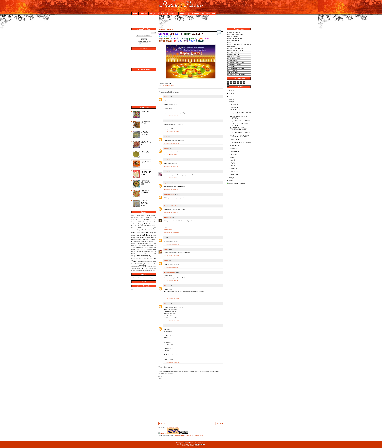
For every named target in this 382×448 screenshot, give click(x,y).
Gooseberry (149, 239)
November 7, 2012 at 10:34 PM (171, 321)
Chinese (133, 228)
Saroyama (197, 446)
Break (136, 225)
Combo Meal (147, 228)
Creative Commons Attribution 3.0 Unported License (188, 435)
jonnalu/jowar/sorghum (142, 243)
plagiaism (143, 249)
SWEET (142, 266)
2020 (230, 90)
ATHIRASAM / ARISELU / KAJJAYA (240, 142)
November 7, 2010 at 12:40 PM (171, 255)
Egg (138, 235)
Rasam (133, 253)
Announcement (139, 220)
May (231, 163)
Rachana (166, 171)
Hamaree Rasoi (168, 217)
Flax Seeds (144, 239)
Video (154, 270)
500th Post (148, 217)
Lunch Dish (138, 245)
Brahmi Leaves (152, 223)
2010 (230, 102)
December (233, 104)
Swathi (166, 137)
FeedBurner (147, 41)
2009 (230, 178)
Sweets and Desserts (151, 266)
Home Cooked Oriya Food (171, 206)
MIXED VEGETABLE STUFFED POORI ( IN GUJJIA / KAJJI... (239, 135)
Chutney (139, 228)
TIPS (146, 268)
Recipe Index (149, 253)
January (232, 174)
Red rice (154, 256)
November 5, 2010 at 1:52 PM (171, 155)
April (231, 165)
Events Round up (141, 237)
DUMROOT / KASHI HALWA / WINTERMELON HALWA (238, 128)
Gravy (154, 239)
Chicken (154, 226)
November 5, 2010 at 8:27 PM (171, 212)
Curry (138, 230)
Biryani (151, 222)
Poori (154, 249)
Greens (133, 241)
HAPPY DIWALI (165, 30)
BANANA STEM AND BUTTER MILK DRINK (145, 203)
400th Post (138, 217)
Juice (150, 243)
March (232, 168)
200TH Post (143, 215)
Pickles (133, 249)
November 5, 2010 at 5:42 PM (171, 201)
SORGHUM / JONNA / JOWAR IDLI (240, 132)
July (231, 157)
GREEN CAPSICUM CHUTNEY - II (145, 133)
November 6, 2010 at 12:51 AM (171, 232)
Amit (165, 326)
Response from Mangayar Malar (138, 258)
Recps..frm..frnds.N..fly (141, 255)
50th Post (152, 217)
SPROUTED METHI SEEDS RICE (145, 182)
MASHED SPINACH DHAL (145, 152)
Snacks (138, 263)
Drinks (138, 232)
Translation (150, 268)
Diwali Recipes (152, 230)
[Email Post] (169, 83)
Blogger (152, 278)
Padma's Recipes (181, 4)
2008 (230, 180)
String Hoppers (148, 264)
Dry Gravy (143, 232)
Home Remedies (149, 241)
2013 (230, 93)
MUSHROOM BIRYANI (145, 122)
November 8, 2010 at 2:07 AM (171, 281)
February (233, 171)
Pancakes (151, 247)
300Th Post (153, 215)
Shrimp (154, 261)
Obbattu (146, 247)
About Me (143, 13)
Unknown (166, 97)
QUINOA (151, 251)
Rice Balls (149, 258)
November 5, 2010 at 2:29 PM (171, 166)
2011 (230, 99)
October (232, 148)
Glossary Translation (169, 13)
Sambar (143, 261)
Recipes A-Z (154, 13)
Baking (140, 222)
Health (143, 241)
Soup (142, 264)
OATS (142, 247)
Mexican (144, 245)
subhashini (167, 160)
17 (219, 32)
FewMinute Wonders (169, 194)
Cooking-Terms (198, 13)
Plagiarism (149, 249)
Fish (140, 239)
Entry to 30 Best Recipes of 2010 (240, 121)
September (233, 151)
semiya (150, 261)
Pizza (137, 249)
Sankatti (147, 261)
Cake (139, 225)
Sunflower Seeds (135, 266)
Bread (132, 226)
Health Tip (210, 13)
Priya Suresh (167, 183)
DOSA (133, 232)
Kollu (132, 245)
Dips (146, 230)
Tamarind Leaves (135, 268)
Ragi (155, 251)
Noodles (138, 247)
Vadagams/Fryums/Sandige (145, 270)
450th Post (143, 217)
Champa (166, 249)
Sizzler (132, 264)
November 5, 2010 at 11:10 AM (171, 131)
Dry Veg (149, 232)
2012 (230, 96)
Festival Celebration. (168, 85)
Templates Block (200, 444)
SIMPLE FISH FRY (235, 109)
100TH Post (133, 215)
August (232, 154)
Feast (148, 237)
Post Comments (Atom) (172, 427)
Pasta (155, 247)
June (231, 160)
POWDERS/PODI (137, 251)
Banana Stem (146, 222)
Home (135, 13)
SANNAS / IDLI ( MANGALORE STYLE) (146, 172)
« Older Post (219, 423)
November (233, 107)
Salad (139, 261)
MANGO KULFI (146, 111)
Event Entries (146, 234)
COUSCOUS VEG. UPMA (145, 191)
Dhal (142, 230)
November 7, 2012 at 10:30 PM (171, 298)
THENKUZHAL (234, 145)
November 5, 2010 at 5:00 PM (171, 178)
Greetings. (138, 241)
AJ (164, 237)
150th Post (139, 215)
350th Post (133, 217)
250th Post (149, 215)
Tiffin (142, 268)
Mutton (148, 245)
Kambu (154, 243)
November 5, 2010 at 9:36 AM (171, 116)
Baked (137, 222)
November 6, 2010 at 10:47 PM (171, 244)
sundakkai (154, 264)
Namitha (166, 260)
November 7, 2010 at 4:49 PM (171, 267)
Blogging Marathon (143, 224)
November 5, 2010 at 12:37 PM (171, 143)
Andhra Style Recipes (169, 272)
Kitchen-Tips (185, 13)
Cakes (142, 225)
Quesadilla (146, 251)
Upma (137, 270)
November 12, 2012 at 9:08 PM (171, 362)
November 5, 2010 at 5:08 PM (171, 189)
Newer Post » (162, 423)
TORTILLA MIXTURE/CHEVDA (146, 143)
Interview (133, 243)
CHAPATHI (147, 226)
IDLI (155, 241)
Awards (146, 220)
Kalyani (166, 148)
